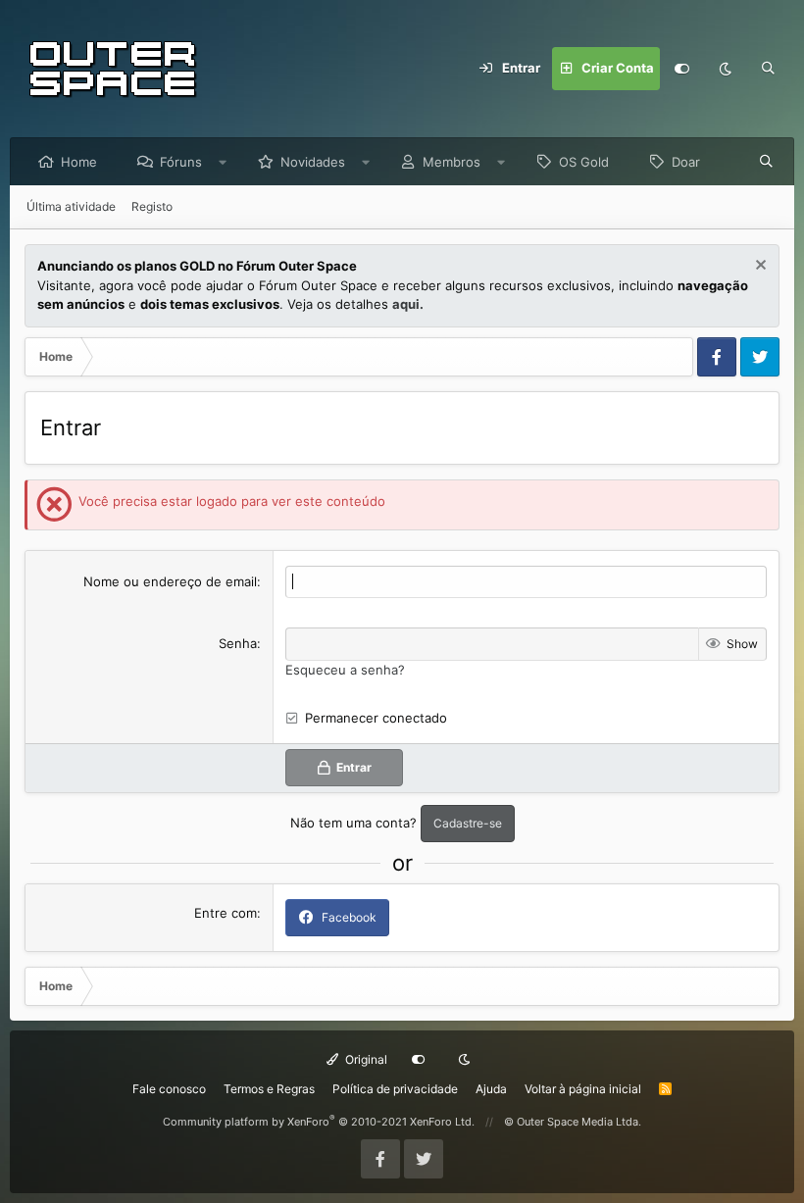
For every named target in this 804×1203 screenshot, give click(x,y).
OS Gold (584, 162)
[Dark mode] (724, 68)
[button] (223, 161)
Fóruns (181, 162)
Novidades (312, 162)
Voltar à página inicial (583, 1088)
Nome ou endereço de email (170, 581)
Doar (686, 162)
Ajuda (491, 1088)
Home (79, 162)
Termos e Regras (269, 1088)
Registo (152, 206)
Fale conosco (169, 1088)
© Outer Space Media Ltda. (572, 1121)
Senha (238, 643)
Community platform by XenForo (319, 1121)
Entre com (225, 913)
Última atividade (71, 206)
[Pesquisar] (767, 68)
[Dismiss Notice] (758, 267)
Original (364, 1059)
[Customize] (681, 68)
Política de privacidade (395, 1088)
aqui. (408, 304)
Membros (451, 162)
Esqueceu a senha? (345, 669)
